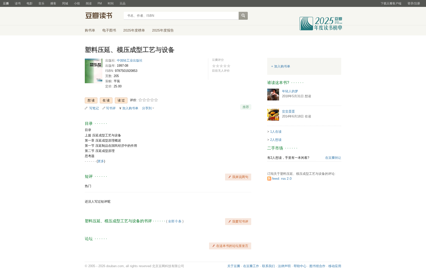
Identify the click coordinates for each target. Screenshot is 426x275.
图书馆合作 (317, 266)
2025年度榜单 (134, 30)
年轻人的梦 (290, 91)
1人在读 (276, 131)
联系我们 (268, 266)
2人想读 (276, 140)
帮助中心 (300, 266)
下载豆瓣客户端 (391, 3)
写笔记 (94, 108)
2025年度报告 (163, 30)
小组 (77, 3)
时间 (111, 3)
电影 (30, 3)
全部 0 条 (174, 221)
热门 (88, 186)
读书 (18, 3)
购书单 (90, 30)
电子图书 (109, 30)
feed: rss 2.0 (282, 178)
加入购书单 (130, 108)
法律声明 (284, 266)
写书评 (111, 108)
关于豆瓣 (233, 266)
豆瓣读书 (103, 16)
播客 (53, 3)
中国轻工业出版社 (129, 60)
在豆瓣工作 (251, 266)
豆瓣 (6, 3)
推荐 (246, 107)
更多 (101, 161)
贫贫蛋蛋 (288, 111)
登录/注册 (414, 3)
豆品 (122, 3)
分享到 (147, 108)
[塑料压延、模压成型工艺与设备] (93, 72)
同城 (65, 3)
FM (100, 3)
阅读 (89, 3)
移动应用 (334, 266)
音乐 (41, 3)
